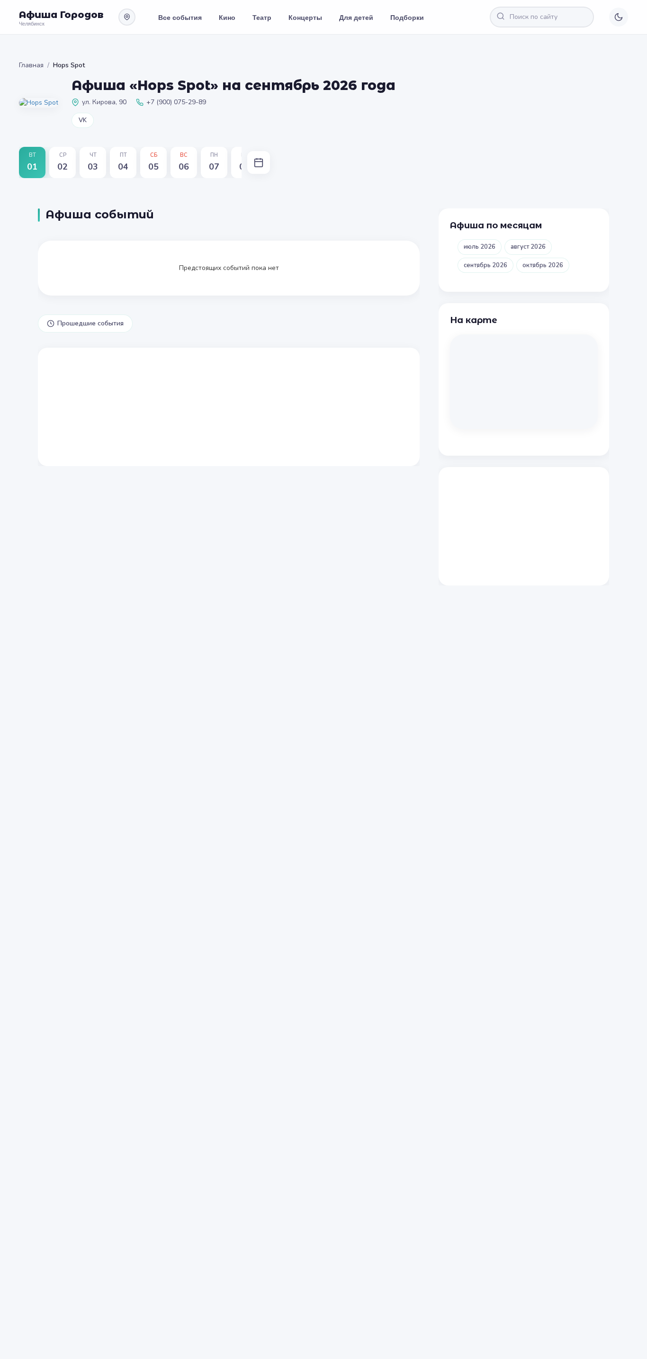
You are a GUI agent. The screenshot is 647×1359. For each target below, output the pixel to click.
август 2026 (528, 247)
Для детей (356, 17)
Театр (261, 17)
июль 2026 (479, 247)
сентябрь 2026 (485, 265)
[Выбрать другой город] (126, 17)
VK (83, 120)
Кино (227, 17)
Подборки (407, 17)
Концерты (305, 17)
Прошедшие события (90, 323)
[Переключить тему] (618, 17)
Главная (31, 65)
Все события (180, 17)
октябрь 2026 (542, 265)
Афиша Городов (61, 14)
